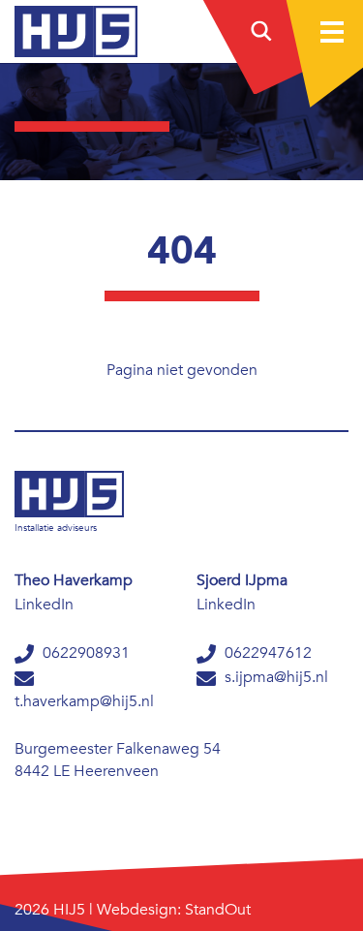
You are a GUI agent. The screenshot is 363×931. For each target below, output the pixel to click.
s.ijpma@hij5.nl (274, 677)
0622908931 (84, 653)
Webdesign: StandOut (174, 909)
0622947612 (266, 653)
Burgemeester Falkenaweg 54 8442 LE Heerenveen (118, 760)
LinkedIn (44, 604)
